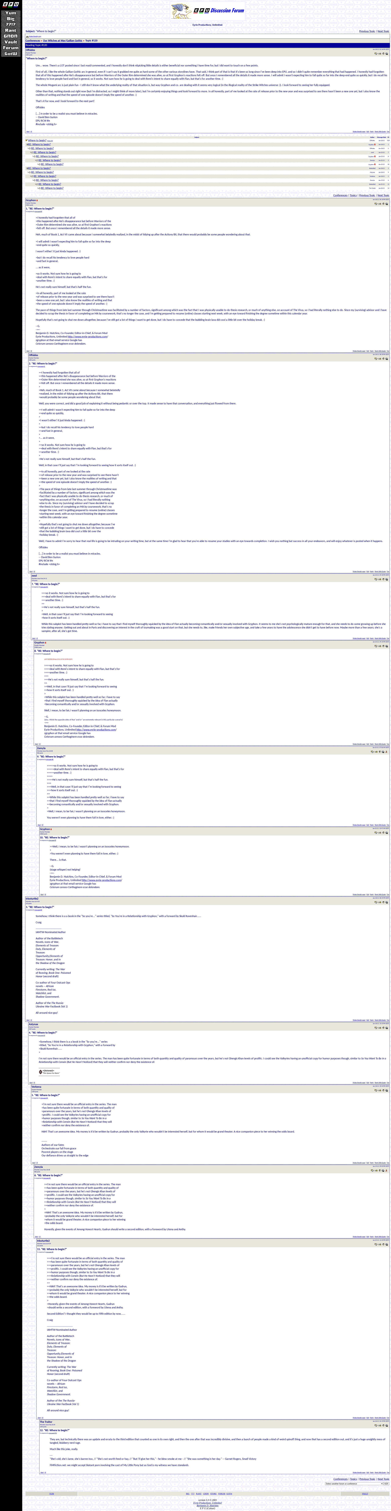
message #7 (47, 654)
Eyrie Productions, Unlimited (207, 1503)
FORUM (221, 1493)
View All (50, 141)
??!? (192, 1493)
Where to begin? (37, 140)
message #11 (53, 1433)
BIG (187, 1493)
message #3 (41, 1035)
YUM (51, 1493)
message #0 (38, 211)
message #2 (44, 587)
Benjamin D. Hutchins (207, 1505)
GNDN (206, 1493)
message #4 (44, 1098)
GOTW (229, 1493)
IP (31, 131)
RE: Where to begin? (39, 144)
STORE (213, 1493)
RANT (198, 1493)
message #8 (49, 759)
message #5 (47, 1178)
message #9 (52, 840)
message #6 (49, 1252)
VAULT (365, 1493)
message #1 (41, 366)
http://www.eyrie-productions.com (87, 336)
